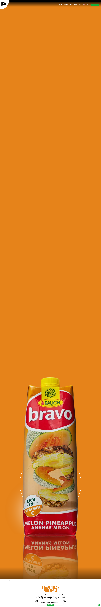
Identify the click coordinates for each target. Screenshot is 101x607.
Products (60, 4)
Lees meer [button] (58, 602)
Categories (66, 4)
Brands (71, 4)
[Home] (3, 4)
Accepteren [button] (50, 604)
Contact (80, 4)
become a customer (94, 4)
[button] (99, 605)
